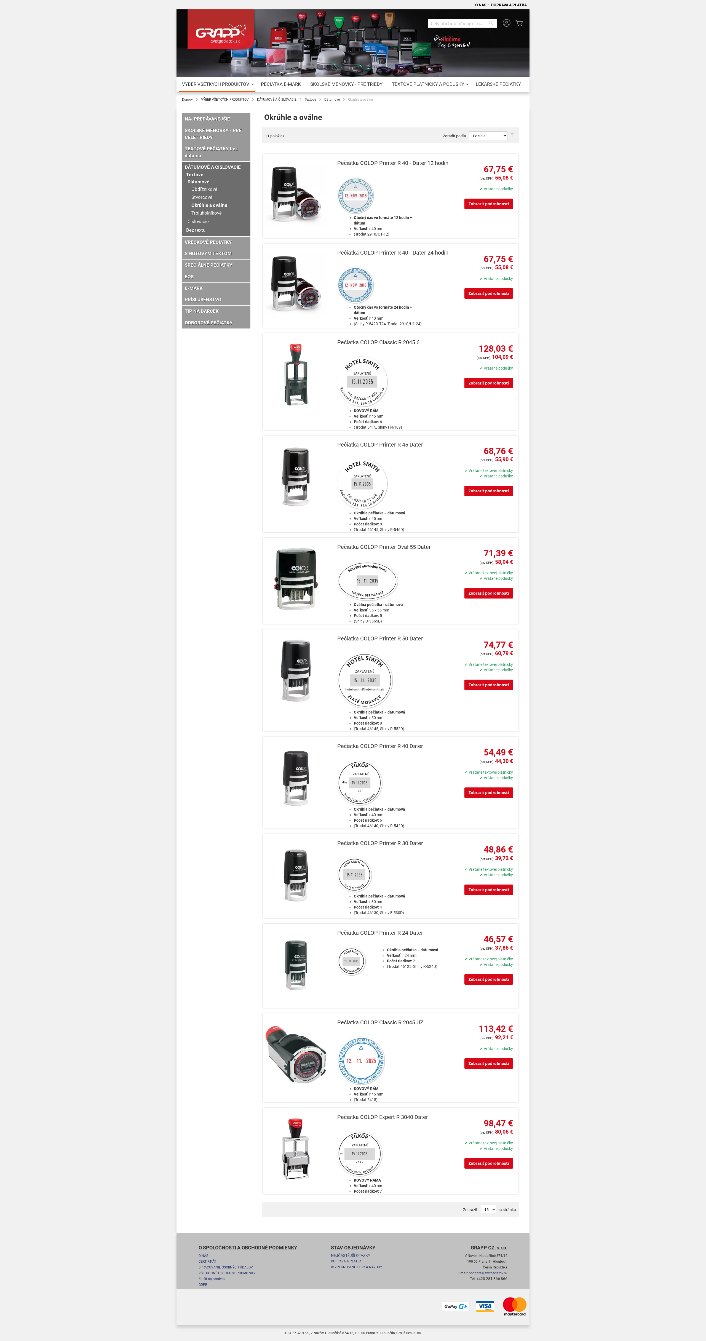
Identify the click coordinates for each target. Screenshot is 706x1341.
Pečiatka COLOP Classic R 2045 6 (378, 342)
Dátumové (332, 99)
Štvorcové (201, 197)
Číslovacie (198, 221)
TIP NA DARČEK (202, 311)
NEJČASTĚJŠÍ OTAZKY (350, 1255)
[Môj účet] (506, 23)
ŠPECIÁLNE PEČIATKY (208, 265)
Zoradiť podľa (454, 136)
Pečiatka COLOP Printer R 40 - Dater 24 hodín (392, 253)
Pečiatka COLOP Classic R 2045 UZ (380, 1022)
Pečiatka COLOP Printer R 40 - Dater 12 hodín (392, 163)
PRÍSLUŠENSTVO (203, 299)
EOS (189, 276)
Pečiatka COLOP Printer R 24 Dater (380, 933)
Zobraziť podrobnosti (489, 203)
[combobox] (462, 23)
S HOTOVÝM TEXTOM (208, 253)
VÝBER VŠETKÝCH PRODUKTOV (225, 99)
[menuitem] (217, 84)
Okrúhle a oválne (209, 205)
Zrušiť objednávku (212, 1279)
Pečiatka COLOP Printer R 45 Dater (380, 445)
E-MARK (194, 288)
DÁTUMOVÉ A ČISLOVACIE (276, 99)
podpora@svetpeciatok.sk (488, 1273)
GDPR (203, 1285)
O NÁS (481, 5)
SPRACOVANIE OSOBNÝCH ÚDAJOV (226, 1267)
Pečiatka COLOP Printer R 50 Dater (380, 638)
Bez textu (195, 230)
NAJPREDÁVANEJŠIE (207, 119)
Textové (310, 99)
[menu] (353, 84)
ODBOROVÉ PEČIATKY (209, 322)
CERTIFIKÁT (207, 1261)
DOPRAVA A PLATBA (509, 5)
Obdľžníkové (204, 189)
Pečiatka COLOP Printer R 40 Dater (380, 746)
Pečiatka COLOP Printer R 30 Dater (380, 843)
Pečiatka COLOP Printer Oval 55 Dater (384, 547)
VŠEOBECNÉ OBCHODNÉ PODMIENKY (227, 1273)
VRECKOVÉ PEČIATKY (208, 242)
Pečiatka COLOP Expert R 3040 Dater (382, 1117)
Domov (187, 99)
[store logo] (222, 31)
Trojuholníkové (206, 213)
